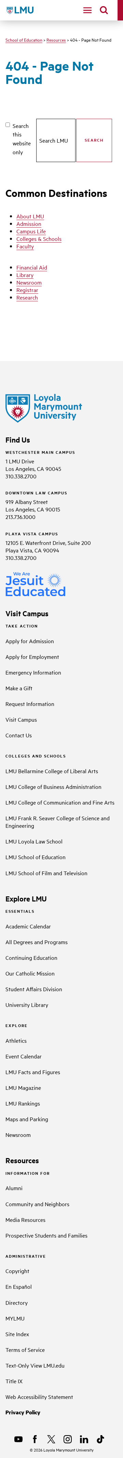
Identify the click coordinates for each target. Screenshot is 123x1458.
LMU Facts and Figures (32, 1072)
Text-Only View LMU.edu (35, 1365)
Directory (16, 1302)
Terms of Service (25, 1349)
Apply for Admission (29, 641)
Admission (28, 223)
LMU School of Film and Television (46, 873)
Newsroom (29, 282)
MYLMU (15, 1318)
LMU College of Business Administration (53, 786)
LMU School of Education (35, 857)
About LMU (30, 216)
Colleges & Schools (39, 238)
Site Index (17, 1334)
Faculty (25, 246)
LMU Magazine (23, 1087)
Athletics (16, 1040)
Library (24, 274)
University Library (26, 1004)
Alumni (14, 1188)
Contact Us (18, 735)
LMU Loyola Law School (34, 841)
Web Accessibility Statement (39, 1396)
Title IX (14, 1381)
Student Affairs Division (33, 989)
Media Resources (25, 1219)
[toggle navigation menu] (87, 10)
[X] (51, 1439)
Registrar (27, 289)
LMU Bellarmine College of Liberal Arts (51, 771)
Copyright (17, 1270)
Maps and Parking (26, 1119)
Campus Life (31, 231)
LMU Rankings (22, 1103)
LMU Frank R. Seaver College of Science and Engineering (57, 821)
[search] (104, 10)
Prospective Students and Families (46, 1235)
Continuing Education (31, 957)
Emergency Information (33, 672)
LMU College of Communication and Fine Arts (59, 802)
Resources (56, 40)
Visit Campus (21, 719)
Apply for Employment (32, 656)
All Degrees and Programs (36, 941)
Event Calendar (23, 1056)
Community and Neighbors (37, 1204)
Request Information (29, 703)
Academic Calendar (28, 926)
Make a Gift (18, 688)
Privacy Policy (22, 1412)
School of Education (23, 40)
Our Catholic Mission (30, 973)
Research (27, 297)
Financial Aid (31, 267)
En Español (18, 1286)
